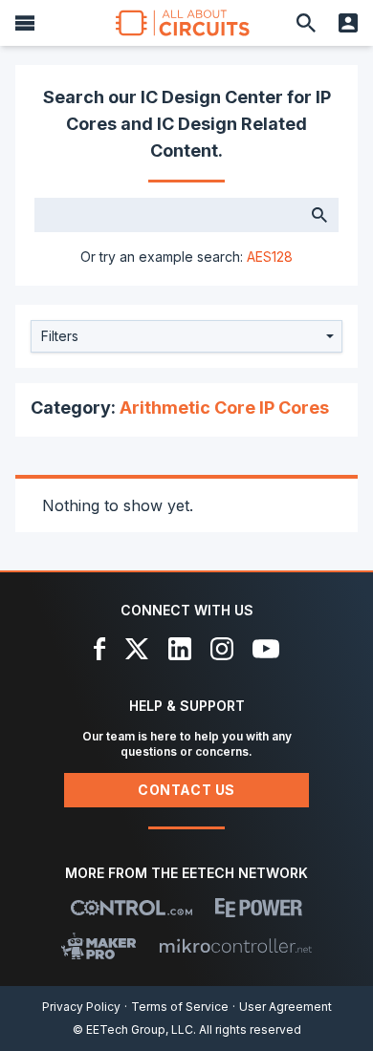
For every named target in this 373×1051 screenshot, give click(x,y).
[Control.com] (131, 907)
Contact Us (186, 790)
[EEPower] (258, 907)
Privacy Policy (81, 1006)
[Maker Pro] (99, 946)
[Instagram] (221, 648)
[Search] (306, 23)
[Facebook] (100, 648)
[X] (137, 648)
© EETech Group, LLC (133, 1029)
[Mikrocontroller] (235, 946)
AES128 (270, 256)
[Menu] (24, 23)
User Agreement (285, 1006)
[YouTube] (265, 648)
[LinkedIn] (179, 648)
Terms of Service (180, 1006)
